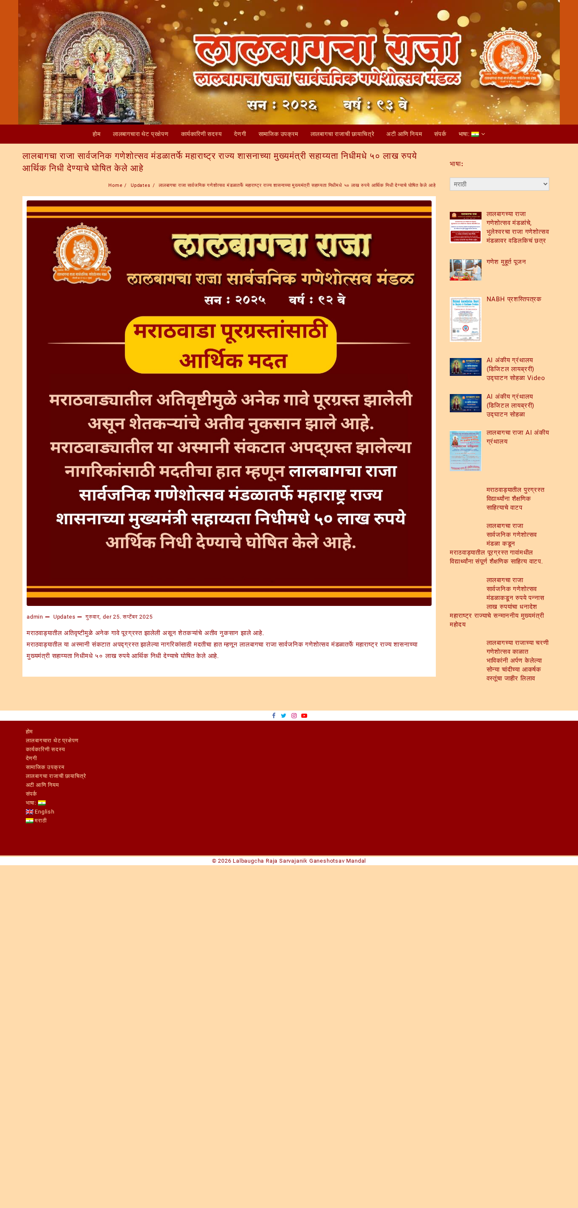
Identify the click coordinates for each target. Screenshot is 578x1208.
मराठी (40, 820)
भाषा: (32, 803)
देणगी (31, 758)
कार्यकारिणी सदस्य (45, 749)
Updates (64, 617)
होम (29, 731)
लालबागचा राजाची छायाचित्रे (56, 776)
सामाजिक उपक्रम (45, 767)
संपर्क (31, 794)
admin (35, 617)
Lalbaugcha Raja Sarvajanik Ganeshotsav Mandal (299, 861)
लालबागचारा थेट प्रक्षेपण (52, 740)
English (44, 811)
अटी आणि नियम (42, 785)
